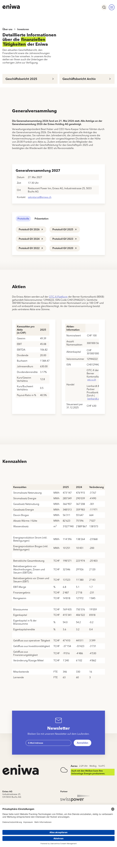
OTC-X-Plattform (58, 296)
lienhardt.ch (93, 398)
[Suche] (104, 7)
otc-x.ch (91, 379)
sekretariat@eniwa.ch (39, 197)
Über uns (7, 29)
